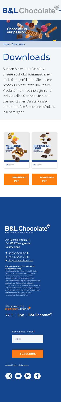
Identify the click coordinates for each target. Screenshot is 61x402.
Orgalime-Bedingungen (20, 365)
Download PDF (19, 179)
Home (6, 44)
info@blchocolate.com (20, 260)
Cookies (8, 365)
